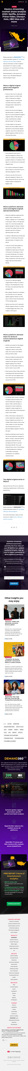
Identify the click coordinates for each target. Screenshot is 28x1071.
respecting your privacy (12, 561)
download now (14, 904)
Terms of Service (10, 1064)
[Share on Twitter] (14, 527)
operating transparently (13, 563)
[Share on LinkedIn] (11, 527)
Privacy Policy (18, 1064)
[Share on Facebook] (16, 527)
